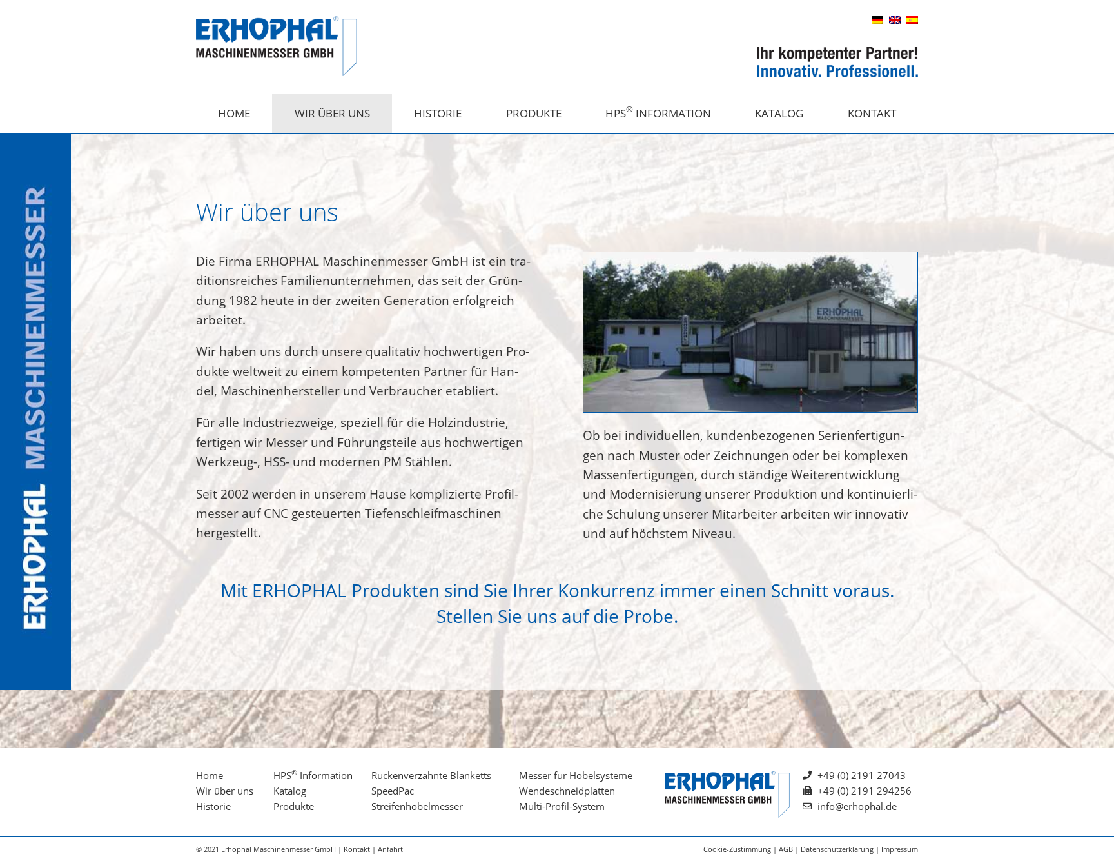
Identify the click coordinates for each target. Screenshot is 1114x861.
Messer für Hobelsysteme (575, 775)
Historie (438, 113)
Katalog (779, 113)
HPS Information (658, 111)
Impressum (899, 849)
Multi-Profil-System (562, 806)
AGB (786, 849)
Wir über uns (332, 113)
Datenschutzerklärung (837, 849)
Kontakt (872, 113)
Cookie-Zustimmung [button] (737, 849)
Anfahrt (390, 849)
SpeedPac (392, 790)
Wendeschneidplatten (567, 790)
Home (234, 113)
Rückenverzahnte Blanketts (431, 775)
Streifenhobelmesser (417, 806)
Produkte (534, 113)
